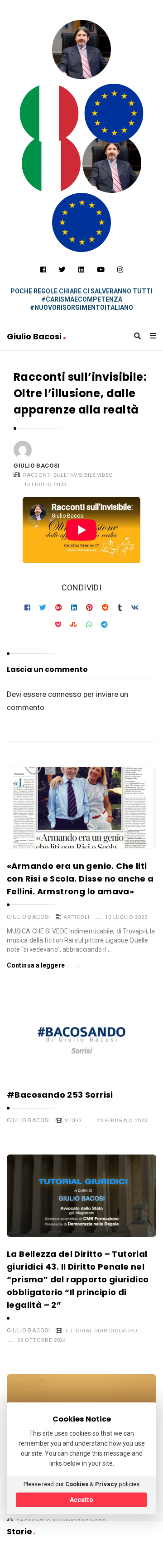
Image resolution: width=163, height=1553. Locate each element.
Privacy (106, 1484)
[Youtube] (101, 270)
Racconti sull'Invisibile (59, 475)
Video (105, 475)
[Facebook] (43, 270)
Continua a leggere (36, 965)
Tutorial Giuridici (92, 1330)
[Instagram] (120, 270)
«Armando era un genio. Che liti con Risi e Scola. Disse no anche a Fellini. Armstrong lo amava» (80, 878)
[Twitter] (62, 270)
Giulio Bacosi (35, 336)
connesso (65, 694)
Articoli (76, 917)
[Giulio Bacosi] (49, 113)
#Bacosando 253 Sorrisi (60, 1094)
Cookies (76, 1484)
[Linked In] (81, 270)
